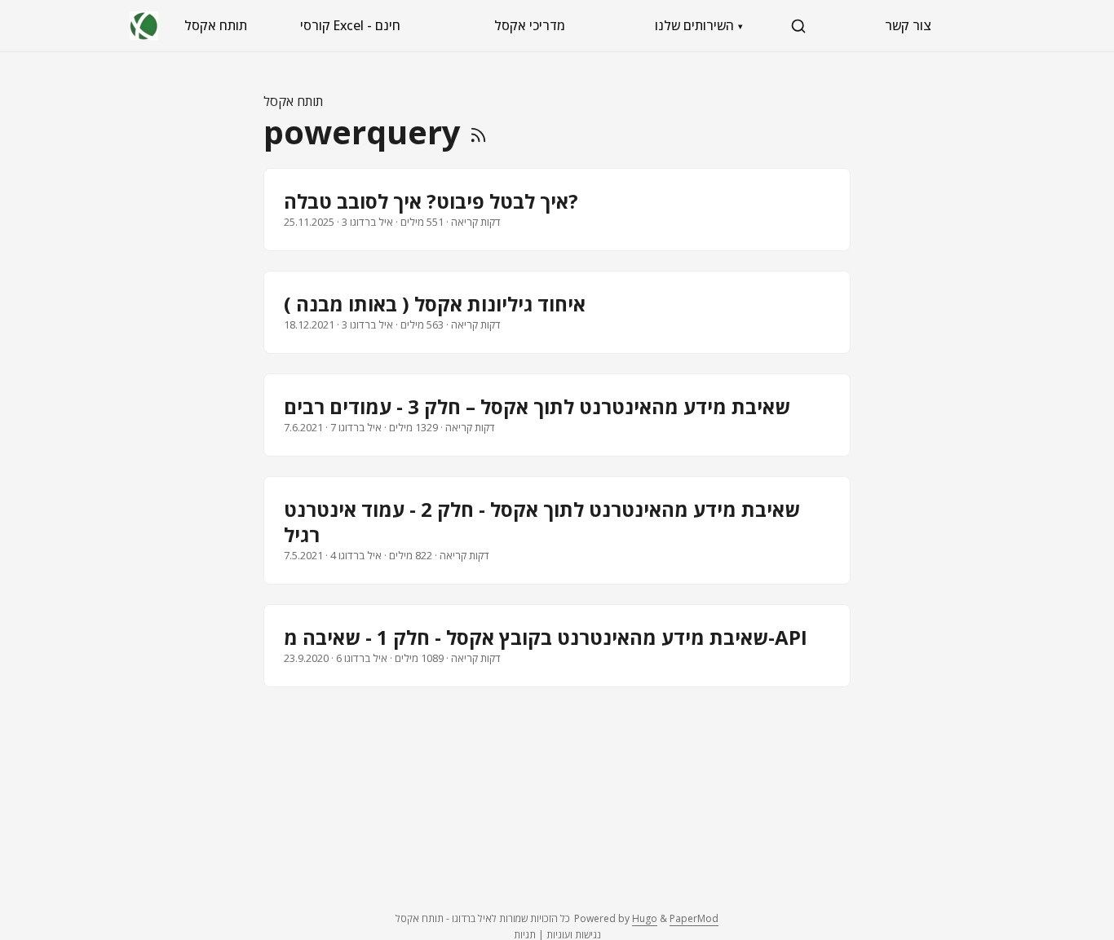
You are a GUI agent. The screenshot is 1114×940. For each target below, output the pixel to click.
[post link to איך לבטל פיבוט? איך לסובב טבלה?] (557, 209)
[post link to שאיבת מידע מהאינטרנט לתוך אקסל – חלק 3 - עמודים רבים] (557, 415)
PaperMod (694, 918)
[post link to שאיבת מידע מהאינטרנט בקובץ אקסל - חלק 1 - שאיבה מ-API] (557, 645)
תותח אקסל (215, 25)
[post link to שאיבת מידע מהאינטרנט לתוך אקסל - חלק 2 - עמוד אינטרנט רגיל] (557, 530)
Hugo (644, 918)
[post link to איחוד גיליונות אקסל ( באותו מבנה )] (557, 312)
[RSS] (478, 131)
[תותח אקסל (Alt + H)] (144, 25)
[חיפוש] (798, 26)
